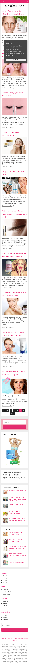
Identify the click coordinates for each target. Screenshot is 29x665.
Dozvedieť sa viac (11, 55)
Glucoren (5, 601)
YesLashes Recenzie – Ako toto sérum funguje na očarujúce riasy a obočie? (14, 214)
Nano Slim (6, 576)
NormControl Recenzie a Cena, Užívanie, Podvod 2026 (17, 554)
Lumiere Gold (7, 592)
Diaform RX (6, 608)
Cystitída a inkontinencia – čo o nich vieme (17, 491)
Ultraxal (5, 617)
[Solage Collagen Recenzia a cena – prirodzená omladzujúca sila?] (14, 267)
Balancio (5, 578)
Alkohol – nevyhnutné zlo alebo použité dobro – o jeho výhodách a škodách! (17, 499)
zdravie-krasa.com (10, 637)
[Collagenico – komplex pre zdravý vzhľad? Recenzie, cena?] (14, 306)
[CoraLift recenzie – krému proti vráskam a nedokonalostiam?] (14, 345)
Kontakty (7, 638)
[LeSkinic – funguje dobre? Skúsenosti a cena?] (14, 145)
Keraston (5, 589)
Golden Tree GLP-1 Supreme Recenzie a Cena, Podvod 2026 (17, 548)
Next (12, 413)
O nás (2, 638)
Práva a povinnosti (15, 638)
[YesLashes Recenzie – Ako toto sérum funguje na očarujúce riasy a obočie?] (14, 227)
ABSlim (5, 580)
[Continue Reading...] (8, 88)
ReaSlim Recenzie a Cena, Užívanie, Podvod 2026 (16, 533)
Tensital (5, 606)
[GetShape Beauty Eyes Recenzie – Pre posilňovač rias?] (14, 106)
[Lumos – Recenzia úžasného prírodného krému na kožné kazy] (14, 24)
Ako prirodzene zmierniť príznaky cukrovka (16, 512)
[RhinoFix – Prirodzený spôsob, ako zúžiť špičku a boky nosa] (14, 385)
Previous (5, 410)
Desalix (5, 603)
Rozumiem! (15, 59)
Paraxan (5, 615)
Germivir (5, 619)
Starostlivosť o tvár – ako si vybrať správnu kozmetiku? (17, 519)
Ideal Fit (5, 582)
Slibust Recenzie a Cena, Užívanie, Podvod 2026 (16, 540)
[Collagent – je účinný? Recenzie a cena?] (14, 185)
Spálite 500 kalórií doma (16, 504)
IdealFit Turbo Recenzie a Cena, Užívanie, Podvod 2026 (17, 561)
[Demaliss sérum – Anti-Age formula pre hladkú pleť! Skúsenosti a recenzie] (14, 67)
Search (14, 426)
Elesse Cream (7, 594)
